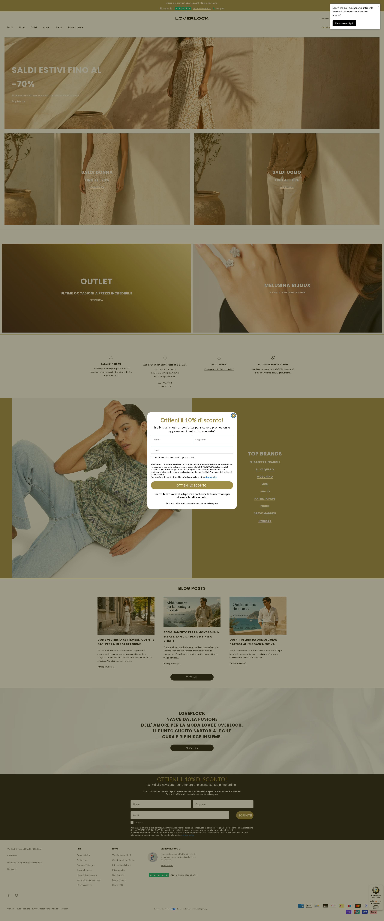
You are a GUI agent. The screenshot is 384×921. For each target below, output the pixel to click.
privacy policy (210, 477)
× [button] (378, 6)
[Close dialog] (233, 415)
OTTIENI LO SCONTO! (192, 485)
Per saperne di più (344, 23)
